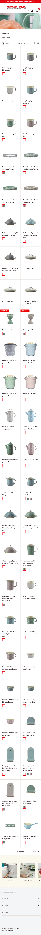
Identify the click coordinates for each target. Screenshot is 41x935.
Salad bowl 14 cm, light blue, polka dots (10, 701)
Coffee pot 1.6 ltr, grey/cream (8, 427)
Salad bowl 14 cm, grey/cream (29, 668)
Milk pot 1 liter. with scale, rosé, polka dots (9, 668)
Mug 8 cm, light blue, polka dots (30, 102)
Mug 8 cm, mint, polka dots (9, 135)
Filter (7, 43)
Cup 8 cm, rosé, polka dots (30, 135)
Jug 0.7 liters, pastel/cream (27, 494)
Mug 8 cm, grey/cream (9, 101)
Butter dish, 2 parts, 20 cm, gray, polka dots (10, 234)
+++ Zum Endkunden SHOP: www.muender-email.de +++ (20, 2)
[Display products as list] (38, 43)
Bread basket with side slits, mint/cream (10, 201)
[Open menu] (3, 7)
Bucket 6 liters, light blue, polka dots (30, 362)
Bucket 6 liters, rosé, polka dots (30, 395)
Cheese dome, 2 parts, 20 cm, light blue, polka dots (10, 528)
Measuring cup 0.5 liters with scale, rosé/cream (8, 598)
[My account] (32, 10)
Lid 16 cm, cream (28, 268)
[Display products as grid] (34, 43)
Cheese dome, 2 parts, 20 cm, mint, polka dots (30, 527)
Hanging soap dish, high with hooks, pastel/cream (29, 768)
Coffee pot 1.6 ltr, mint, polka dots (10, 461)
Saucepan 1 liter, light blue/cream (30, 837)
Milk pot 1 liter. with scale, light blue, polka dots (10, 633)
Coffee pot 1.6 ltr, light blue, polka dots (30, 427)
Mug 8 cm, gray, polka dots (30, 69)
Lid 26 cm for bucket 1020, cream (30, 302)
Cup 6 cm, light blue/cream (7, 69)
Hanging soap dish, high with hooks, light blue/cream (9, 768)
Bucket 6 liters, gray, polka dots (9, 362)
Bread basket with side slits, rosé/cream (30, 201)
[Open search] (28, 10)
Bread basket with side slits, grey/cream (10, 168)
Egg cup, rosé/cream (30, 330)
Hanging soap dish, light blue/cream (29, 734)
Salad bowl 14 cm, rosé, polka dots (10, 734)
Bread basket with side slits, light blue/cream (30, 168)
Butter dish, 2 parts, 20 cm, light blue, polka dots (30, 235)
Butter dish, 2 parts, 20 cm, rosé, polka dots (10, 269)
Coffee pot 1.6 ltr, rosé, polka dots (30, 461)
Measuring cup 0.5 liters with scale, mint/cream (29, 563)
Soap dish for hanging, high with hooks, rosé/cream (10, 803)
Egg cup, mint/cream (9, 330)
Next (34, 852)
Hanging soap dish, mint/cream (29, 802)
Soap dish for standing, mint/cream (10, 837)
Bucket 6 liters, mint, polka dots (9, 395)
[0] (36, 10)
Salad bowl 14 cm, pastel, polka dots (29, 701)
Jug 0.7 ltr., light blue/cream (7, 494)
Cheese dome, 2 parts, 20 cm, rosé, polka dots (10, 562)
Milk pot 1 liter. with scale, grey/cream (29, 597)
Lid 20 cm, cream (7, 301)
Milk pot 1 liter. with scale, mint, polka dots (30, 632)
